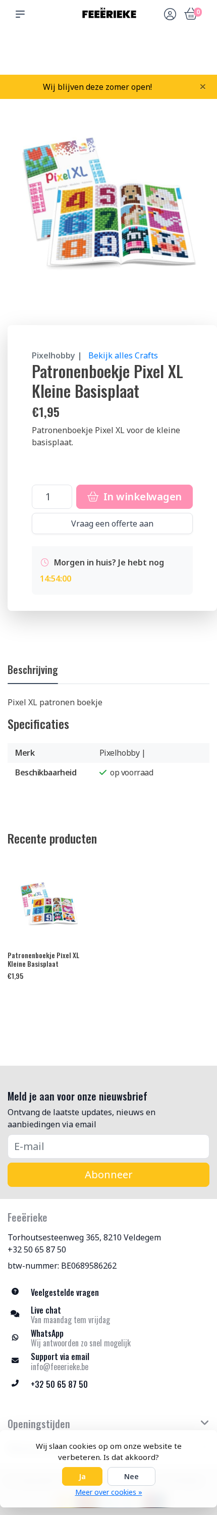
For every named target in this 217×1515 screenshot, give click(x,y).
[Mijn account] (170, 15)
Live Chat (169, 56)
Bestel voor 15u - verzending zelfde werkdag (112, 51)
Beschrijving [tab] (33, 669)
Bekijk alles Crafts (123, 355)
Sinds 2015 (195, 56)
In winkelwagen (141, 496)
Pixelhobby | (57, 355)
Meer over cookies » (108, 1492)
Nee (131, 1476)
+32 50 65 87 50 (37, 1249)
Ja (82, 1476)
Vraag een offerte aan (112, 523)
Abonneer (109, 1174)
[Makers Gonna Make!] (108, 14)
